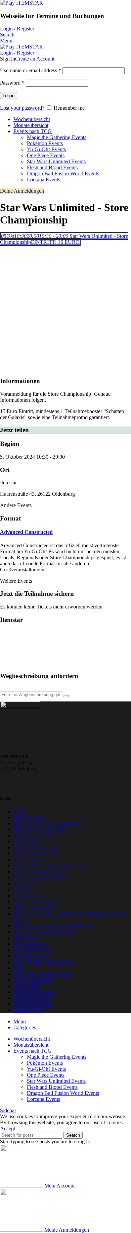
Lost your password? (22, 108)
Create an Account (34, 59)
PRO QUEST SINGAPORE (44, 962)
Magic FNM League (35, 908)
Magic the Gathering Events (56, 137)
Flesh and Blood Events (52, 167)
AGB (19, 811)
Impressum (25, 883)
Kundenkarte (27, 889)
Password (12, 83)
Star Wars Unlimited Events (56, 161)
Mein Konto (26, 938)
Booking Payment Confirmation (47, 823)
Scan (18, 968)
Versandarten (27, 986)
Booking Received (33, 835)
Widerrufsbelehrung (34, 992)
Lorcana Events (43, 179)
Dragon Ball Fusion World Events (63, 173)
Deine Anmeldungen (22, 191)
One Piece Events (45, 155)
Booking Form (29, 817)
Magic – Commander (35, 902)
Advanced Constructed (26, 532)
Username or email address (30, 70)
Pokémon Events (45, 143)
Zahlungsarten (28, 1010)
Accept (7, 1128)
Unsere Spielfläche (33, 980)
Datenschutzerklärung (36, 847)
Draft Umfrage (29, 859)
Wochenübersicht (31, 998)
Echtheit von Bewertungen (41, 871)
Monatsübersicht (30, 944)
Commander (26, 841)
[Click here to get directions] (66, 696)
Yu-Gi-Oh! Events (46, 149)
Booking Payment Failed (39, 829)
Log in (8, 95)
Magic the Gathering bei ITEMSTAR (53, 926)
